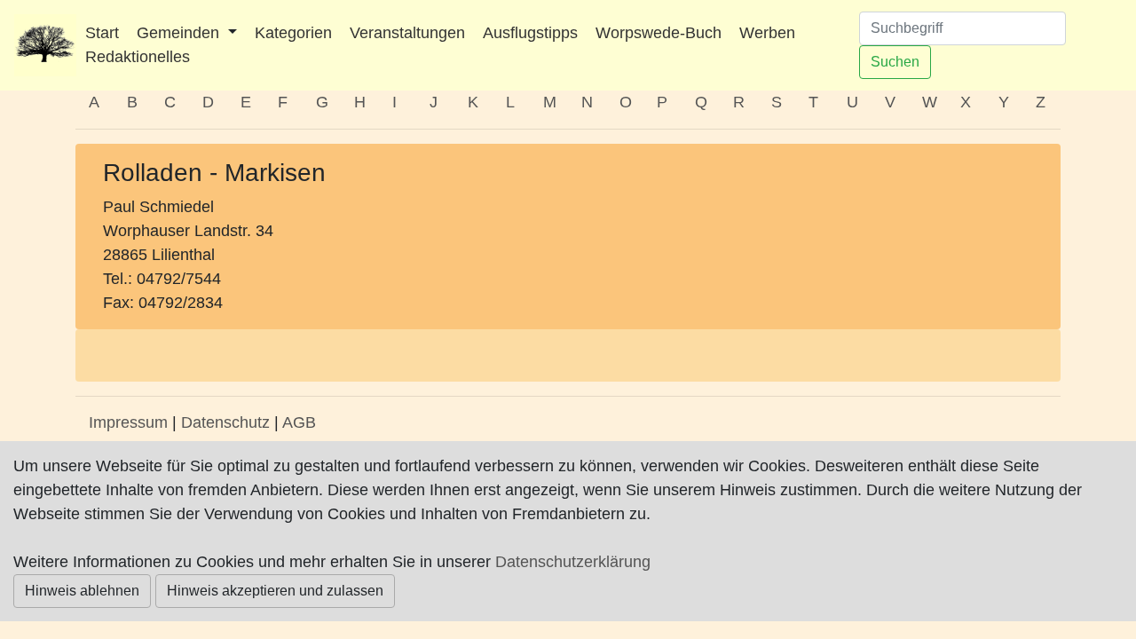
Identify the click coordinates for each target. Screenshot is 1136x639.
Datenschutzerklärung (573, 562)
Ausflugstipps (530, 33)
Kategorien (293, 33)
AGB (299, 422)
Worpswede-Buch (659, 33)
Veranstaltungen (407, 33)
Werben (767, 33)
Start (102, 33)
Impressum (128, 422)
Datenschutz (225, 422)
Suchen (895, 61)
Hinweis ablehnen (82, 590)
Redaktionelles (137, 57)
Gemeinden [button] (180, 33)
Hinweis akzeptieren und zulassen (275, 590)
